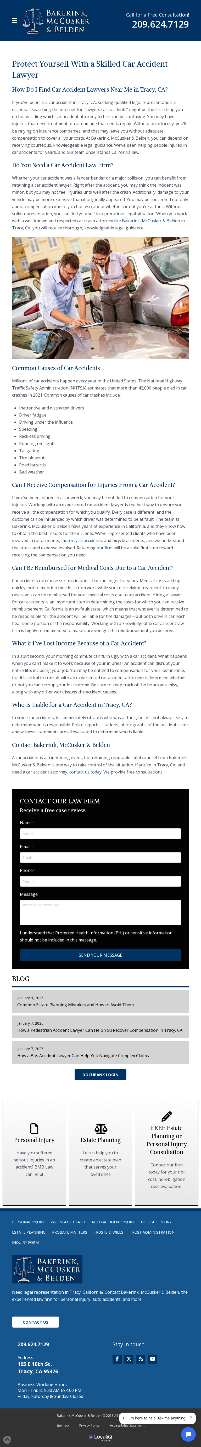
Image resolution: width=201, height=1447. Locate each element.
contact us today (85, 772)
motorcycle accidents (81, 540)
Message (29, 894)
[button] (14, 20)
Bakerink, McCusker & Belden (151, 221)
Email (26, 846)
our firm (105, 548)
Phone (27, 870)
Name (27, 822)
